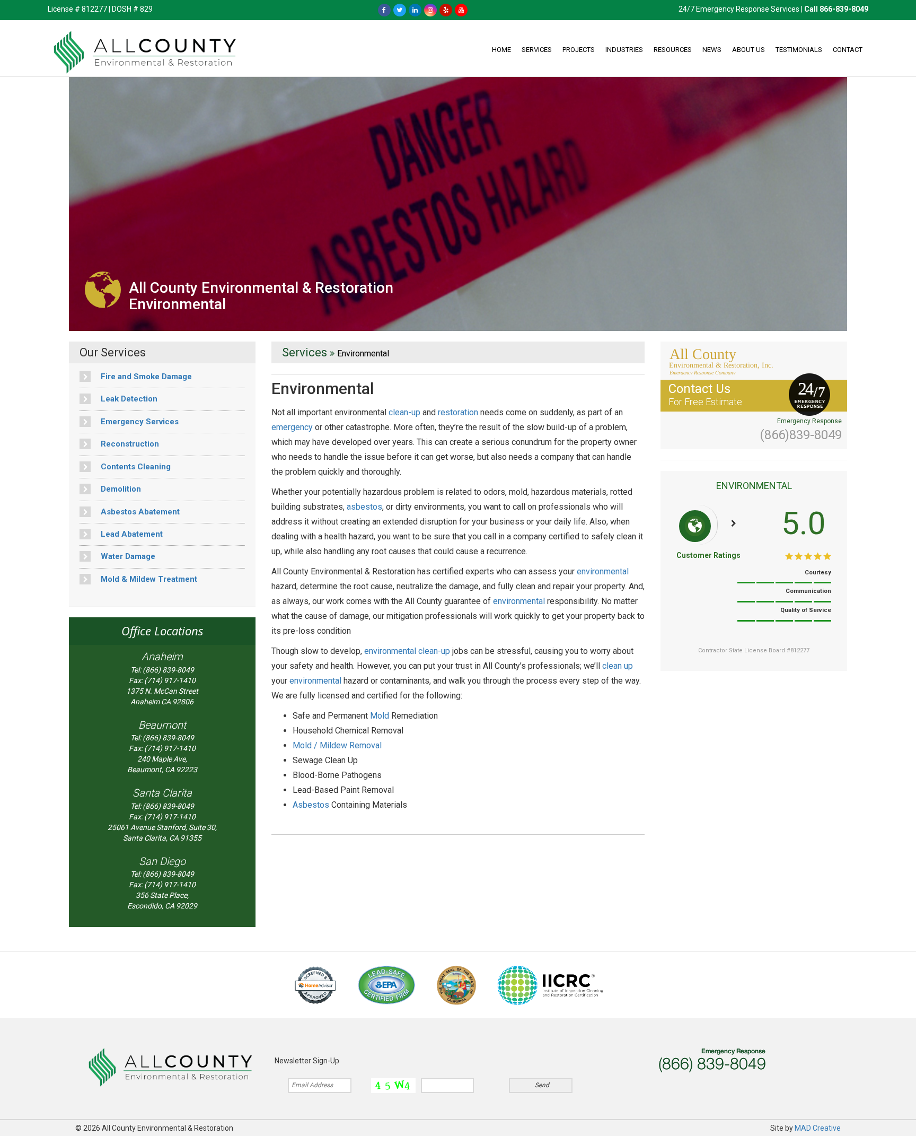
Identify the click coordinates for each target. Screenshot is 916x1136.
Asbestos (311, 805)
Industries (624, 50)
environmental (603, 571)
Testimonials (799, 50)
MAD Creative (818, 1128)
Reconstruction (129, 444)
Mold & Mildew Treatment (148, 579)
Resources (673, 50)
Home (501, 50)
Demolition (120, 489)
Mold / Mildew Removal (337, 745)
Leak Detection (128, 399)
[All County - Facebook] (384, 9)
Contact (847, 50)
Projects (578, 50)
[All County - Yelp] (445, 9)
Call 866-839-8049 (836, 9)
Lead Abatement (131, 534)
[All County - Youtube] (461, 9)
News (711, 50)
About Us (748, 50)
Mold (379, 716)
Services (537, 50)
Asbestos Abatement (139, 512)
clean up (617, 666)
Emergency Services (139, 421)
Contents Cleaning (135, 466)
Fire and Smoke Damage (145, 376)
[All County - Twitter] (399, 9)
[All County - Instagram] (430, 9)
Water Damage (127, 556)
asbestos (364, 507)
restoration (458, 412)
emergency (292, 427)
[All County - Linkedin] (415, 9)
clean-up (404, 412)
